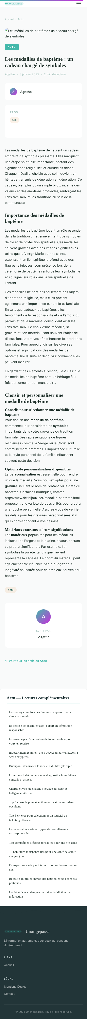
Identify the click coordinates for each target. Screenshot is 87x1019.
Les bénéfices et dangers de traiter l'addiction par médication (40, 894)
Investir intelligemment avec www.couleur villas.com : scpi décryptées (43, 754)
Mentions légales (15, 986)
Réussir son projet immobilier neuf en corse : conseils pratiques (43, 881)
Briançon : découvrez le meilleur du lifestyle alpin (40, 766)
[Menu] (79, 3)
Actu (20, 19)
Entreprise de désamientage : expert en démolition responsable (40, 728)
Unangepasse (37, 931)
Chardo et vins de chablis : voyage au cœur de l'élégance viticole (38, 791)
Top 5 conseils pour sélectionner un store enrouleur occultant (41, 804)
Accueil (9, 19)
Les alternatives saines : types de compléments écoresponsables (38, 831)
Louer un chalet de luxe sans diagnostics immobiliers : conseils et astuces (43, 777)
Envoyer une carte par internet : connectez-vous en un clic (43, 867)
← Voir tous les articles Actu (26, 661)
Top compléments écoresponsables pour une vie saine (43, 842)
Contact (9, 993)
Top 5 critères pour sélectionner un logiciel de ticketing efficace (38, 817)
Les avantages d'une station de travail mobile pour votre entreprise (40, 741)
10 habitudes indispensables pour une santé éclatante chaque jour (42, 854)
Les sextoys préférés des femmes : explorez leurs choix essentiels (40, 714)
